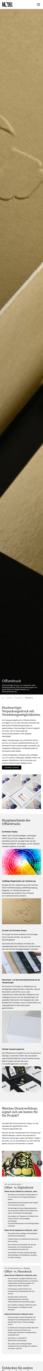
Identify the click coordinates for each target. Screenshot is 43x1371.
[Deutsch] (3, 698)
